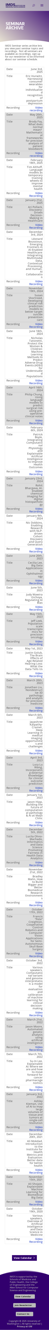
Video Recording (36, 194)
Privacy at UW (24, 1326)
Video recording (36, 109)
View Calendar (23, 1258)
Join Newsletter (23, 1305)
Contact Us (23, 1314)
